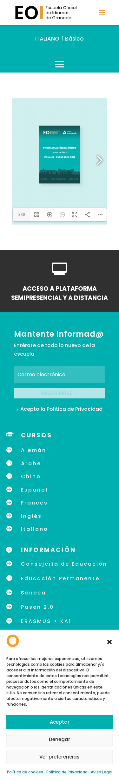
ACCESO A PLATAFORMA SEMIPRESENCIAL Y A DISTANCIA (59, 293)
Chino (31, 476)
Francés (34, 502)
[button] (109, 642)
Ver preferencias (59, 756)
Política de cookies (25, 772)
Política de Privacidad (67, 772)
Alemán (33, 450)
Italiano (34, 529)
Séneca (33, 592)
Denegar (59, 739)
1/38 (21, 214)
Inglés (31, 516)
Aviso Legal (101, 772)
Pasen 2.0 (37, 607)
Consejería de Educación (64, 564)
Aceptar (59, 722)
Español (34, 489)
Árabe (31, 463)
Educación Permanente (60, 578)
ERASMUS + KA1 (46, 621)
